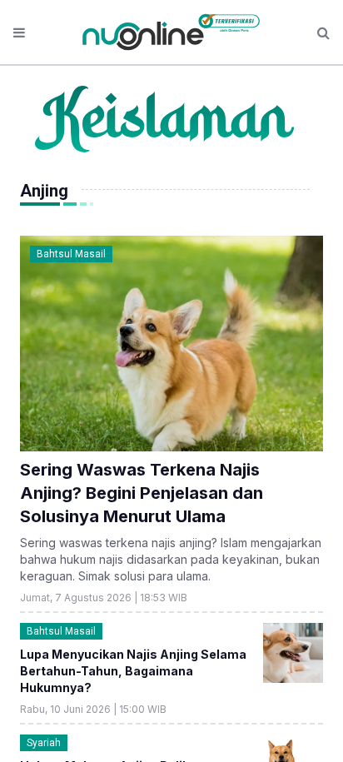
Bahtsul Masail (71, 254)
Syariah (44, 743)
